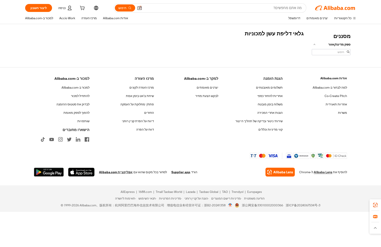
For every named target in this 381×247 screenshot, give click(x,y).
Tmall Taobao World (169, 192)
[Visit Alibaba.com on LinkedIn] (78, 139)
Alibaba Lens (323, 172)
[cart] (81, 8)
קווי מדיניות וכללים (270, 129)
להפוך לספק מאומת (77, 112)
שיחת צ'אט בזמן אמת (140, 96)
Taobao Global (208, 192)
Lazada (190, 192)
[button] (139, 8)
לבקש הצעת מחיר (206, 96)
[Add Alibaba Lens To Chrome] (280, 172)
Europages (254, 192)
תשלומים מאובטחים (269, 87)
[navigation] (331, 43)
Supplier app (180, 172)
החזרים (149, 112)
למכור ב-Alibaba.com (76, 87)
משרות (342, 112)
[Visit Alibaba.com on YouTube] (51, 139)
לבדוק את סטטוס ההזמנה (73, 104)
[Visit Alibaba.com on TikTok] (42, 139)
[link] (375, 205)
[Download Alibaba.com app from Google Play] (49, 172)
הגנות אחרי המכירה (270, 112)
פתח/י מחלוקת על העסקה (137, 104)
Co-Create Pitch (336, 96)
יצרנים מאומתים (207, 87)
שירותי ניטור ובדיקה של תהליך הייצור (259, 121)
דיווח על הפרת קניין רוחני (138, 121)
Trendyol (237, 192)
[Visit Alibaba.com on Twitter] (69, 139)
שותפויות (83, 121)
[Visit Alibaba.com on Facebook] (87, 139)
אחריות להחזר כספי (270, 96)
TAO (225, 192)
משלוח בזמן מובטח (270, 104)
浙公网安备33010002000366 (262, 205)
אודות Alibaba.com (333, 78)
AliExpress (128, 192)
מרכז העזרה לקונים (141, 87)
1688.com (145, 192)
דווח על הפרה (145, 129)
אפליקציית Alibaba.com (116, 172)
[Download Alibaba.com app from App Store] (81, 172)
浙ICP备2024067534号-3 (303, 205)
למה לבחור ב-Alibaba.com (330, 87)
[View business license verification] (230, 205)
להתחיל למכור (80, 96)
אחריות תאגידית (336, 104)
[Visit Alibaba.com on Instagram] (60, 139)
